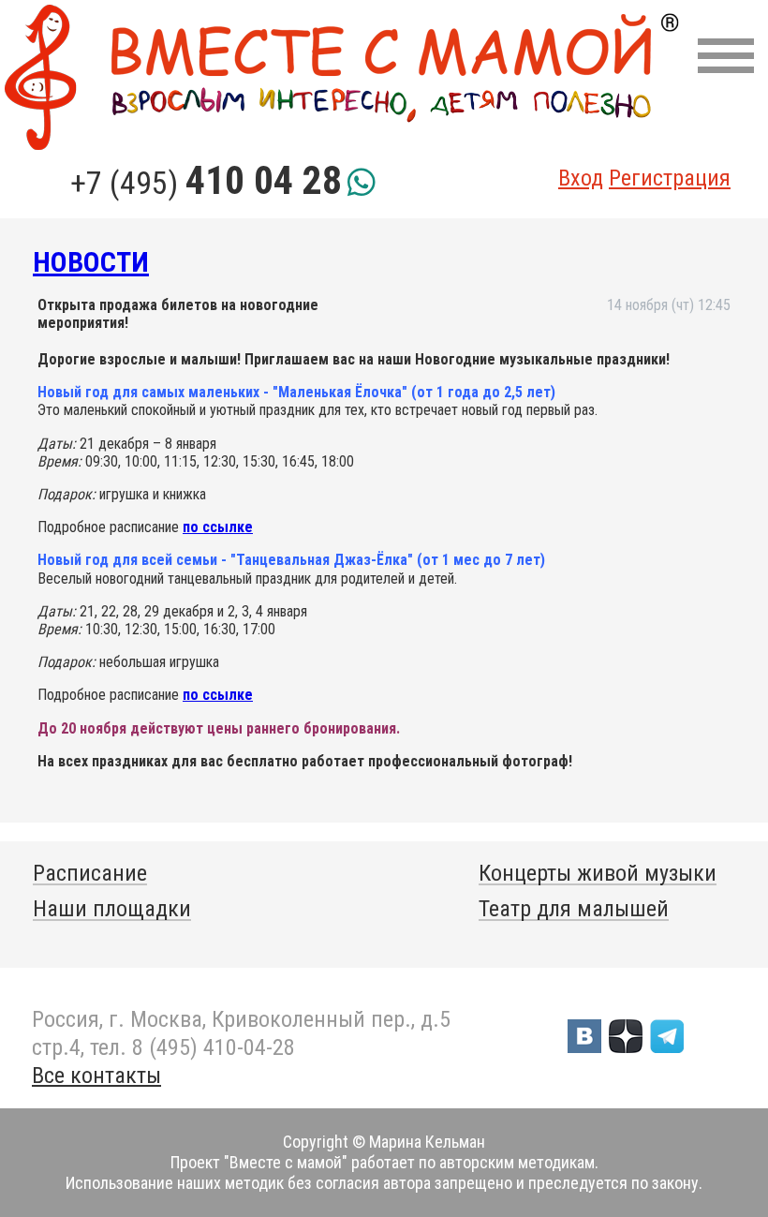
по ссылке (218, 527)
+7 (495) (206, 182)
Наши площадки (112, 909)
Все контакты (96, 1075)
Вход (580, 178)
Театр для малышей (574, 909)
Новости (91, 261)
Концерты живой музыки (597, 873)
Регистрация (670, 178)
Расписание (90, 873)
